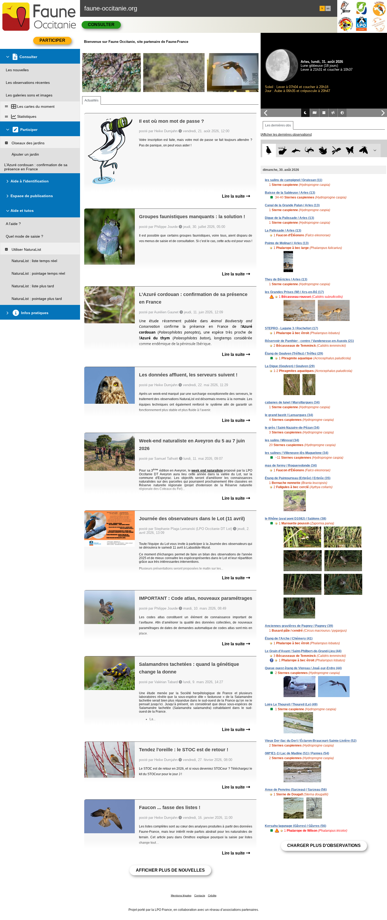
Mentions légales (181, 895)
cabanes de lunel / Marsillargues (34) (292, 402)
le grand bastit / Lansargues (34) (289, 415)
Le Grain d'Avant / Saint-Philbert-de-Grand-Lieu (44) (303, 651)
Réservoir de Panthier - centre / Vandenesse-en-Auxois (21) (309, 341)
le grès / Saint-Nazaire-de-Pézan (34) (292, 428)
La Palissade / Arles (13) (283, 230)
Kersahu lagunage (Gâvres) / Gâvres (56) (295, 826)
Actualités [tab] (91, 100)
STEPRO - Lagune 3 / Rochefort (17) (291, 328)
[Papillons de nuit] (363, 150)
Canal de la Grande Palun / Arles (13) (292, 205)
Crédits (212, 895)
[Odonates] (336, 150)
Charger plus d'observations (324, 845)
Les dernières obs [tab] (278, 125)
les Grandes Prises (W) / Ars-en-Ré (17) (294, 292)
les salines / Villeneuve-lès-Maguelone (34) (296, 453)
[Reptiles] (309, 150)
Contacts (199, 895)
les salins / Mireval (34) (282, 440)
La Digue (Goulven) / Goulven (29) (290, 366)
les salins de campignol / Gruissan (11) (293, 180)
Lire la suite (234, 196)
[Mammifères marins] (296, 150)
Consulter (101, 24)
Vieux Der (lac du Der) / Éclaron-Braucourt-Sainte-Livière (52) (310, 741)
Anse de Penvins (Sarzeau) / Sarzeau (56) (296, 789)
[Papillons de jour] (350, 150)
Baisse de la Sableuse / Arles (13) (290, 193)
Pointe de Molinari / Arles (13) (287, 243)
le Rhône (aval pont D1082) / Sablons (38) (295, 518)
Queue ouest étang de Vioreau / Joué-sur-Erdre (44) (303, 668)
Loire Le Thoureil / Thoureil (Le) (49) (291, 704)
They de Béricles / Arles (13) (286, 279)
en (328, 8)
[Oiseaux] (269, 150)
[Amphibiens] (323, 150)
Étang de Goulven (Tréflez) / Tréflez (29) (294, 353)
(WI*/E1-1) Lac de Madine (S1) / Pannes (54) (297, 753)
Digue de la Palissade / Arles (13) (289, 218)
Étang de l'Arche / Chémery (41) (288, 638)
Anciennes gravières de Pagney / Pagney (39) (299, 626)
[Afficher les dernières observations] (286, 134)
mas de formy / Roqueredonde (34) (291, 465)
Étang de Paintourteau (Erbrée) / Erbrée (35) (297, 478)
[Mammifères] (282, 150)
